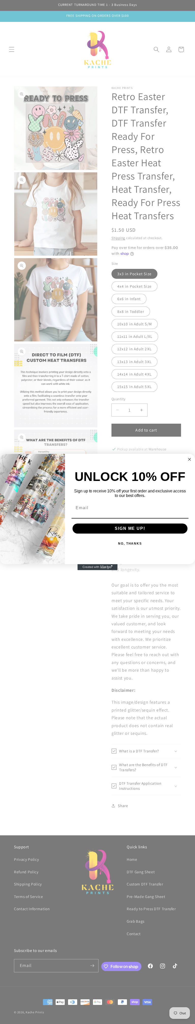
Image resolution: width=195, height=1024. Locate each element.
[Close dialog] (190, 459)
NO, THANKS (130, 543)
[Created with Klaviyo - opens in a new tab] (97, 567)
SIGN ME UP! (130, 528)
